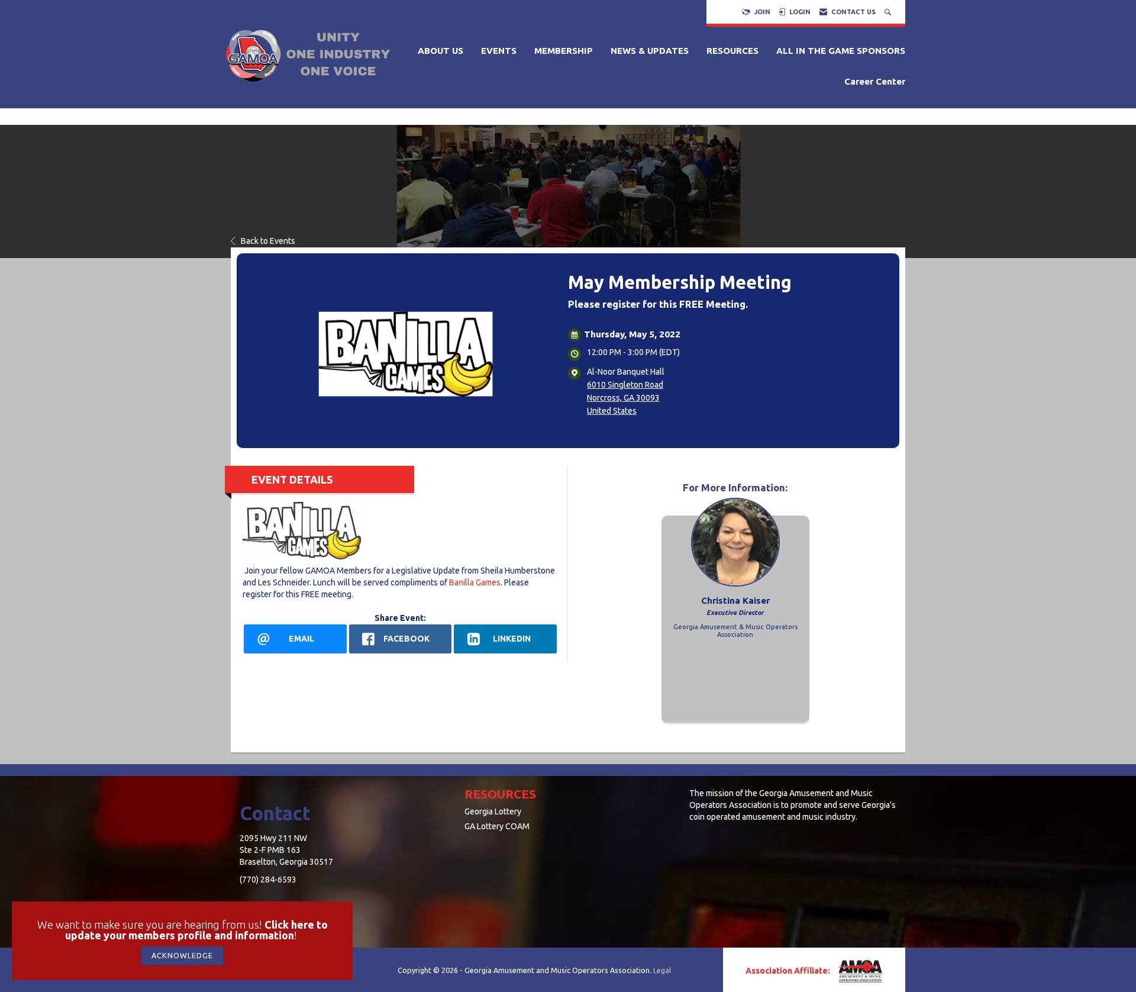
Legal (662, 970)
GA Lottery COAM (497, 826)
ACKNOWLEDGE (182, 955)
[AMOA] (859, 971)
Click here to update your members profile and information (196, 930)
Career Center (874, 81)
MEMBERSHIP (563, 51)
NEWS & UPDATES (650, 51)
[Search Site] (889, 11)
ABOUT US (440, 51)
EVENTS (499, 51)
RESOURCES (732, 51)
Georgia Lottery (492, 811)
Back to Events (268, 241)
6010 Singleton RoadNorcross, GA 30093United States (625, 398)
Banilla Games (475, 582)
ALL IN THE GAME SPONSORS (840, 51)
